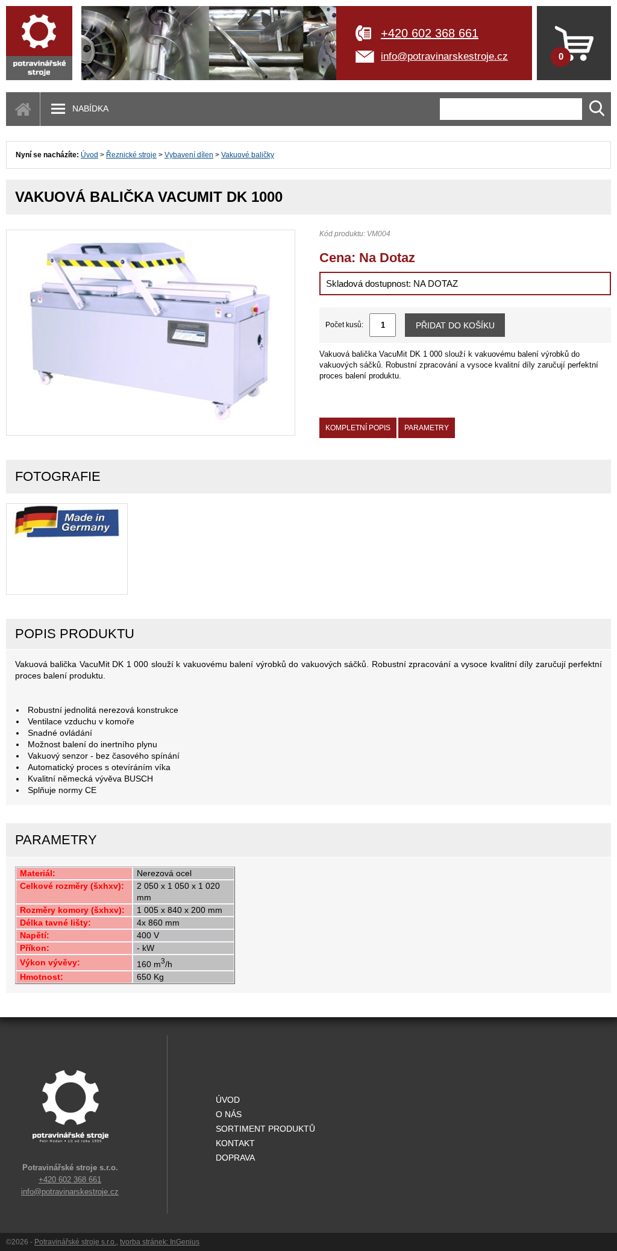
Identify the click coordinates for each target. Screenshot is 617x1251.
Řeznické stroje (131, 155)
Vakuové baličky (247, 155)
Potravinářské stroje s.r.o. (75, 1242)
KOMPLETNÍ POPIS (357, 428)
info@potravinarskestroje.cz (444, 56)
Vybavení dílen (188, 155)
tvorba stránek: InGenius (159, 1242)
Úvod (89, 155)
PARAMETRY (426, 428)
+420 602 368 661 (429, 33)
